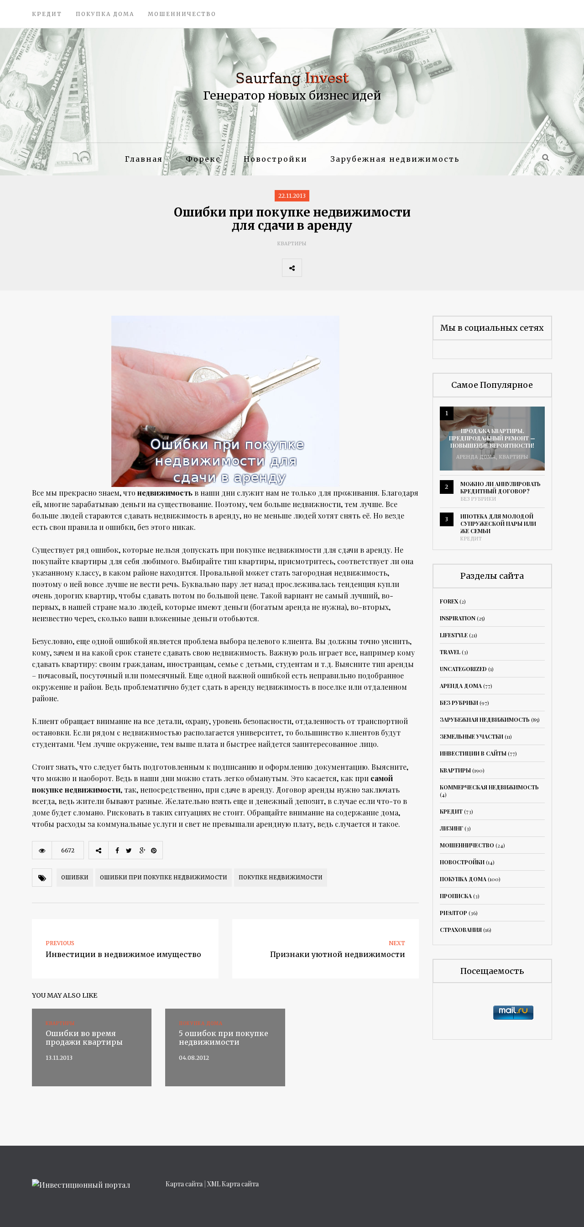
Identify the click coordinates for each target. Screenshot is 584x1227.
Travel (450, 652)
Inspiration (457, 618)
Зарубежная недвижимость (394, 159)
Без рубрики (478, 499)
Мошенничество (182, 14)
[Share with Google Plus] (352, 268)
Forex (449, 601)
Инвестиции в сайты (473, 753)
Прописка (456, 895)
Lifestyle (454, 635)
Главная (144, 159)
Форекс (203, 159)
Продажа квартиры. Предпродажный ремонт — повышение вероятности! (492, 438)
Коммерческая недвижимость (489, 787)
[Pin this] (372, 268)
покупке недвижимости (281, 877)
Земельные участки (471, 736)
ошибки (75, 877)
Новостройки (276, 159)
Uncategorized (463, 668)
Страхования (461, 929)
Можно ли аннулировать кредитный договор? (500, 487)
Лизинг (451, 828)
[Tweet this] (332, 268)
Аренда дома (476, 457)
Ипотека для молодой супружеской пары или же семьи (498, 523)
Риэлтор (453, 912)
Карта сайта (184, 1183)
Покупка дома (105, 14)
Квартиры (292, 244)
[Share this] (312, 268)
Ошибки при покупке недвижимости (163, 877)
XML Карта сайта (233, 1183)
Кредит (47, 14)
